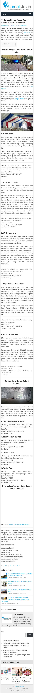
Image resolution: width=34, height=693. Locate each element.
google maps (19, 99)
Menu (4, 14)
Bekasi (7, 566)
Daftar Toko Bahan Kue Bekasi (19, 524)
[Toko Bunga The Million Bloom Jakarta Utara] (17, 671)
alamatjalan (4, 25)
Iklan (23, 691)
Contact (25, 688)
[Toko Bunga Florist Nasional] (6, 671)
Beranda (9, 688)
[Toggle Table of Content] (13, 44)
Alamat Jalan (19, 686)
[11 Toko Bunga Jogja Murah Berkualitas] (27, 671)
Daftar (12, 25)
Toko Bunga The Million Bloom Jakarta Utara (16, 643)
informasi (27, 33)
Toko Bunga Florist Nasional (11, 640)
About (17, 688)
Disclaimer (15, 691)
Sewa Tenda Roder (15, 566)
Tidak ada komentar (21, 25)
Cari (2, 632)
